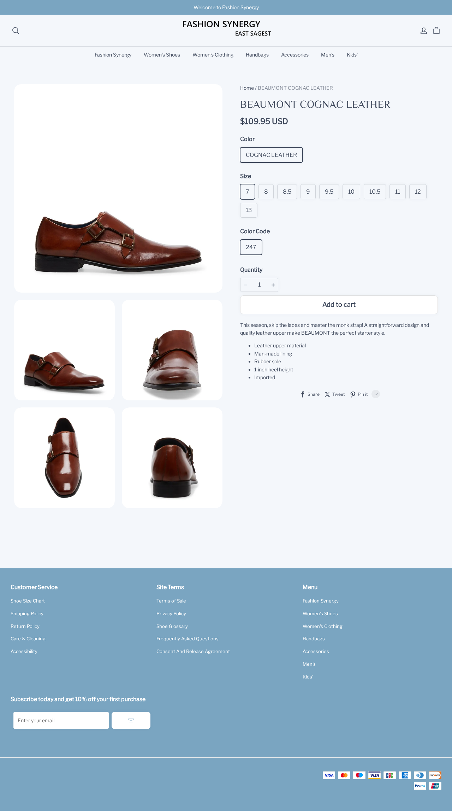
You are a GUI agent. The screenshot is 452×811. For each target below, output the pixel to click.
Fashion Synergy (113, 55)
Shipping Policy (27, 613)
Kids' (352, 55)
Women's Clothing (212, 55)
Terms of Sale (171, 601)
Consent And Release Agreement (193, 651)
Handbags (257, 55)
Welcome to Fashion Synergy (226, 7)
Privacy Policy (171, 613)
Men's (327, 55)
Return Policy (25, 626)
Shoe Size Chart (28, 601)
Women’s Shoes (162, 55)
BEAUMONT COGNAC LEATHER (295, 88)
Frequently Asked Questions (187, 638)
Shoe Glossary (172, 626)
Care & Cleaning (28, 638)
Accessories (295, 55)
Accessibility (24, 651)
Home (247, 88)
